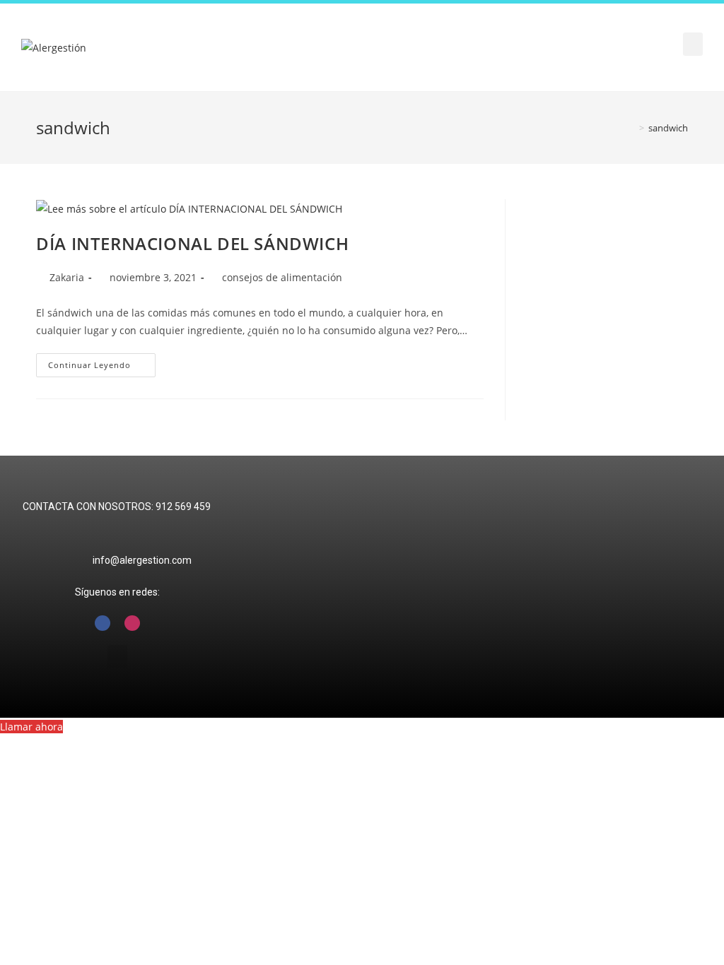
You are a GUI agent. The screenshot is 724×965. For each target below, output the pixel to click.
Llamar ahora (31, 726)
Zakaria (66, 277)
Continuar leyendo (102, 361)
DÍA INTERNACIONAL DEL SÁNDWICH (192, 243)
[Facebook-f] (102, 623)
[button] (693, 44)
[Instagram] (132, 623)
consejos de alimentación (282, 277)
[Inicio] (631, 128)
